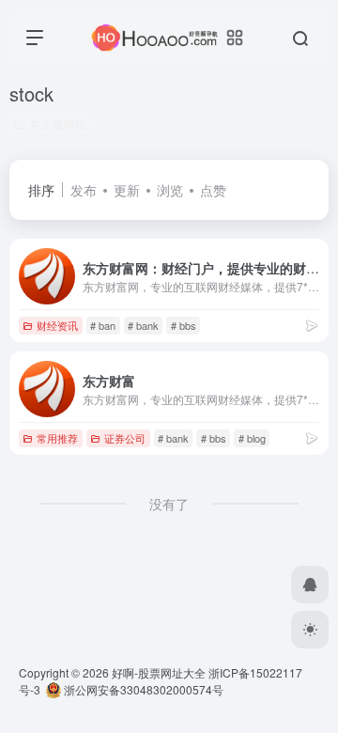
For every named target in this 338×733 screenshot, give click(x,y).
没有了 (169, 503)
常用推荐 (57, 437)
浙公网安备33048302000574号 (142, 689)
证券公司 (125, 437)
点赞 (213, 189)
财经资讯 (57, 325)
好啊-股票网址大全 (159, 672)
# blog (252, 437)
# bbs (183, 325)
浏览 (170, 189)
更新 (127, 189)
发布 (83, 189)
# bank (143, 325)
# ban (102, 325)
